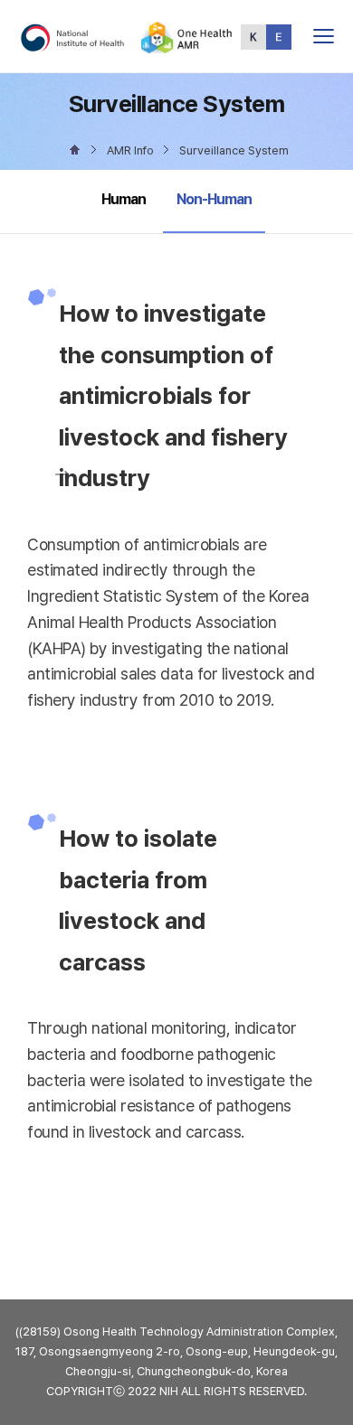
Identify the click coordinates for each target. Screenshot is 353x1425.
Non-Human (214, 199)
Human (123, 199)
